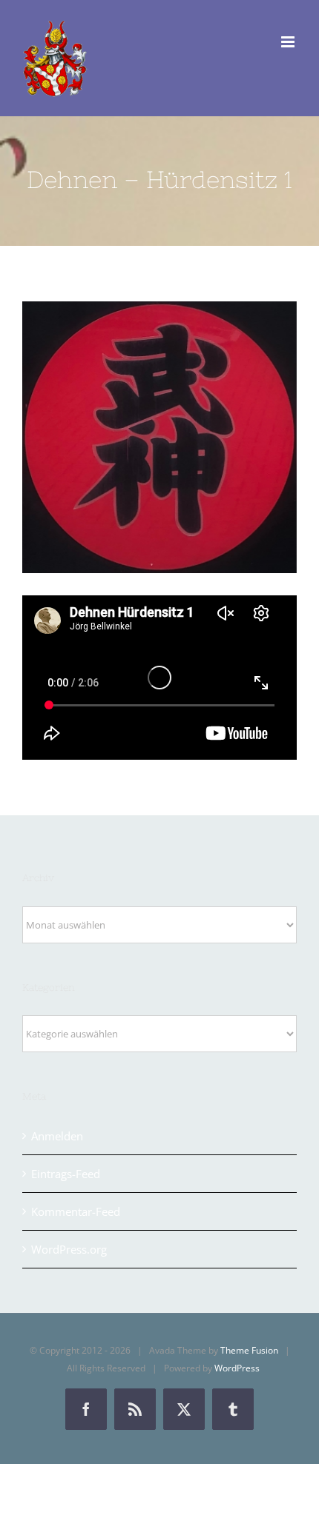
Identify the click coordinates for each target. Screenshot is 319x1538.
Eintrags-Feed (65, 1173)
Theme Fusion (249, 1350)
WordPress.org (69, 1249)
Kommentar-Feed (75, 1211)
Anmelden (57, 1136)
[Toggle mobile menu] (289, 42)
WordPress (237, 1368)
